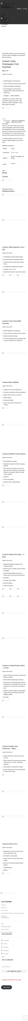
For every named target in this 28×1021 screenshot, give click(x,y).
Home (4, 53)
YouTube (5, 953)
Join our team (4, 910)
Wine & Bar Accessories (12, 53)
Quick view (4, 289)
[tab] (7, 120)
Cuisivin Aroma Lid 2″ (10, 844)
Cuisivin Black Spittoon (10, 382)
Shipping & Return (6, 926)
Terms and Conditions (7, 932)
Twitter (5, 943)
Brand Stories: (5, 913)
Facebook (6, 940)
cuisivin (20, 102)
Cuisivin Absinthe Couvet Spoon (13, 454)
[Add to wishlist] (4, 283)
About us (3, 905)
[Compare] (4, 244)
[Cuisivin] (6, 111)
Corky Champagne (13, 102)
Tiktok (3, 957)
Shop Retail (6, 987)
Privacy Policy (5, 929)
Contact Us (4, 907)
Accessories (22, 53)
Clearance (4, 916)
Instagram (6, 950)
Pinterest (5, 947)
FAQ (2, 923)
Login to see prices (7, 74)
